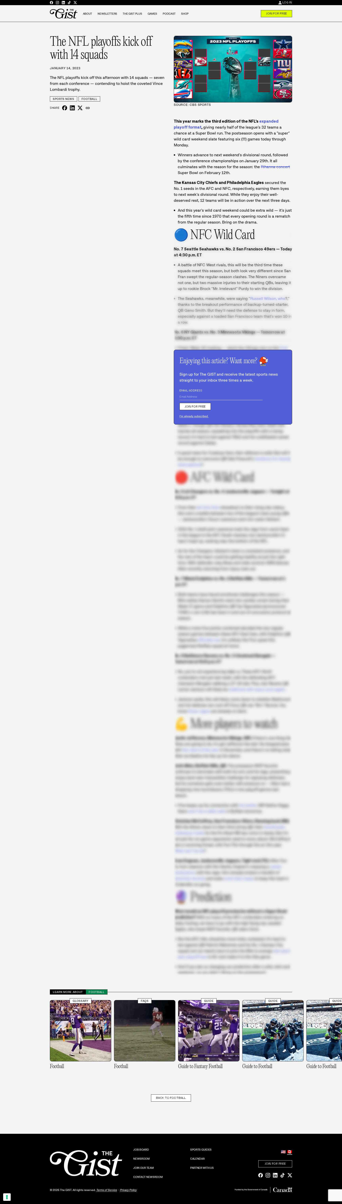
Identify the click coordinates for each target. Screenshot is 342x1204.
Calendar (197, 1158)
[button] (87, 108)
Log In (287, 2)
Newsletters (107, 13)
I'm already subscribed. (194, 416)
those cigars (199, 711)
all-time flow (208, 507)
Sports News (63, 99)
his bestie (247, 805)
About (87, 13)
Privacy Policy (128, 1190)
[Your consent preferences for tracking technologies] (7, 1197)
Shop (185, 13)
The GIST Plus (132, 13)
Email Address (191, 390)
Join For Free (276, 13)
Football (89, 99)
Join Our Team (143, 1168)
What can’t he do (189, 850)
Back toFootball (171, 1097)
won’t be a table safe (206, 811)
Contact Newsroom (148, 1177)
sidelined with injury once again (257, 689)
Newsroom (141, 1158)
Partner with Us (202, 1168)
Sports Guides (201, 1149)
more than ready (239, 878)
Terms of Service (106, 1190)
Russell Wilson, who (267, 298)
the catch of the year (200, 749)
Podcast (169, 13)
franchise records (189, 878)
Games (152, 13)
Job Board (141, 1149)
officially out (209, 639)
